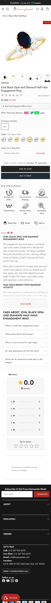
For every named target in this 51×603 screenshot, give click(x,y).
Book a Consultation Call (16, 571)
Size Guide (40, 153)
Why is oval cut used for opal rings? (21, 342)
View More (25, 303)
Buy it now (25, 176)
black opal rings (20, 16)
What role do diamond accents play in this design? (24, 361)
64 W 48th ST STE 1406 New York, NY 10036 (24, 563)
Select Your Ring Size (10, 148)
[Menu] (3, 9)
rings (11, 16)
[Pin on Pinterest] (12, 233)
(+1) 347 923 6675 (16, 550)
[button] (37, 9)
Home (5, 16)
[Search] (9, 9)
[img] (10, 95)
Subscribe (42, 494)
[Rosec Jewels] (23, 9)
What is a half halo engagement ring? (22, 325)
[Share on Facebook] (8, 233)
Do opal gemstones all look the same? (22, 350)
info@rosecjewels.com (19, 557)
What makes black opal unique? (19, 334)
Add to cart (25, 169)
